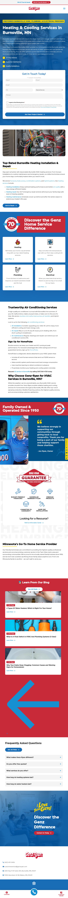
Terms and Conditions (45, 107)
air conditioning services (35, 322)
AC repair (15, 330)
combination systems (33, 181)
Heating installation (13, 187)
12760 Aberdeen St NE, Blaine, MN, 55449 (18, 875)
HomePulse (34, 350)
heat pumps (21, 181)
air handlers (46, 316)
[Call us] (34, 894)
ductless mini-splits (26, 316)
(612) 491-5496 (9, 862)
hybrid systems (49, 181)
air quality (56, 187)
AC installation (17, 326)
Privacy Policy (53, 107)
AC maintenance (17, 335)
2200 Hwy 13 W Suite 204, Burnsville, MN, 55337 (20, 871)
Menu (64, 9)
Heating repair (11, 192)
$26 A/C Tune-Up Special (23, 2)
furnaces (13, 181)
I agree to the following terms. (17, 102)
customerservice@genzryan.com (16, 866)
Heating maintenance (13, 197)
